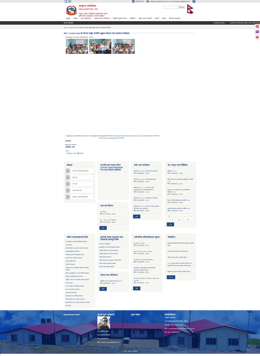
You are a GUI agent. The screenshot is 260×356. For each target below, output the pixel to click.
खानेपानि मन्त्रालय (70, 264)
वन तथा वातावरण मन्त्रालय (72, 289)
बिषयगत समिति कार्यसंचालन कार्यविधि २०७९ (178, 200)
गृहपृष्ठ (68, 18)
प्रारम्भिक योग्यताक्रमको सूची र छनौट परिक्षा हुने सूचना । (238, 23)
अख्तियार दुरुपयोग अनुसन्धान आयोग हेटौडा (110, 260)
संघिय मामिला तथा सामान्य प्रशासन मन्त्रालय (77, 248)
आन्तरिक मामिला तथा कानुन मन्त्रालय (108, 250)
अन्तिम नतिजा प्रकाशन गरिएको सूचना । (177, 257)
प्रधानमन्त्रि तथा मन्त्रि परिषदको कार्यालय (76, 241)
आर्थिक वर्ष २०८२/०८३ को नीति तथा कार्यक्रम (145, 198)
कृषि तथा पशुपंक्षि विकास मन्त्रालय (74, 276)
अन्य (103, 228)
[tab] (79, 170)
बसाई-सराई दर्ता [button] (76, 190)
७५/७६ (67, 151)
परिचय (75, 18)
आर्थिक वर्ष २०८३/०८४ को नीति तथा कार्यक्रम (145, 171)
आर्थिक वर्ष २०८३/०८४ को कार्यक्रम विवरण (145, 179)
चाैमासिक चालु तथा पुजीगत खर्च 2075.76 (111, 281)
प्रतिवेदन (132, 18)
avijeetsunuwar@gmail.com (110, 342)
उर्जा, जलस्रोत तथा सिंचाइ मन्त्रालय (75, 286)
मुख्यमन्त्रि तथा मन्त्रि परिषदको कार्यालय (109, 247)
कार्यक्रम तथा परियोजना (102, 18)
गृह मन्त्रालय (69, 245)
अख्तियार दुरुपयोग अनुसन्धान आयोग (75, 254)
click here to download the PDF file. (147, 136)
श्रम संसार (68, 305)
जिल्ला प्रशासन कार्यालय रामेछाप (107, 263)
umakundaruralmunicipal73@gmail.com (181, 328)
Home (66, 27)
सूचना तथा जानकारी (145, 18)
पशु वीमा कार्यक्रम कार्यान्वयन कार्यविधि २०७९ (178, 208)
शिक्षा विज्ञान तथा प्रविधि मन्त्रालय (74, 296)
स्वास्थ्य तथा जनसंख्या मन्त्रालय (74, 258)
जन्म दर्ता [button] (74, 184)
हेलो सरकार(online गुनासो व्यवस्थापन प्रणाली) (78, 302)
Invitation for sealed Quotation (143, 259)
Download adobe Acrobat (123, 136)
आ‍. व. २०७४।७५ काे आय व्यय (108, 220)
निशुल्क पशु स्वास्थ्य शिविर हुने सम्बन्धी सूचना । (179, 271)
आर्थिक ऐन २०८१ (171, 171)
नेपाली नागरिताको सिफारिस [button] (80, 171)
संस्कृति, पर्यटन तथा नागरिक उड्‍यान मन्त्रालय (77, 279)
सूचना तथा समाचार (70, 145)
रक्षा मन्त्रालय (69, 283)
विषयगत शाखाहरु (174, 18)
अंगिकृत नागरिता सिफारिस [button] (80, 197)
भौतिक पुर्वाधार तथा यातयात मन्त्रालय (75, 299)
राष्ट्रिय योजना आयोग (71, 292)
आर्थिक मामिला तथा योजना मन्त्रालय (108, 253)
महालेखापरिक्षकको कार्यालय (72, 251)
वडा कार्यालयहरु (86, 18)
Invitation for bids (139, 243)
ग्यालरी (157, 18)
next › (179, 220)
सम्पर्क (164, 18)
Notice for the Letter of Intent (143, 251)
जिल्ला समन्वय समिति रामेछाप (106, 266)
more (171, 277)
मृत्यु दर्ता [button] (74, 177)
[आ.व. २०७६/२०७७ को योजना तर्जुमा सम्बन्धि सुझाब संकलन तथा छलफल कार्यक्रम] (77, 46)
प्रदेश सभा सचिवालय (104, 244)
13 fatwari (103, 212)
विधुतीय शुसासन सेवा (119, 18)
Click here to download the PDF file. (112, 138)
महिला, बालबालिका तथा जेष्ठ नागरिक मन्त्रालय (77, 273)
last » (188, 220)
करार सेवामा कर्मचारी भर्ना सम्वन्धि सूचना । (178, 251)
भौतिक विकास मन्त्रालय (105, 257)
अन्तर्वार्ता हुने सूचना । (212, 23)
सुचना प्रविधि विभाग (71, 261)
